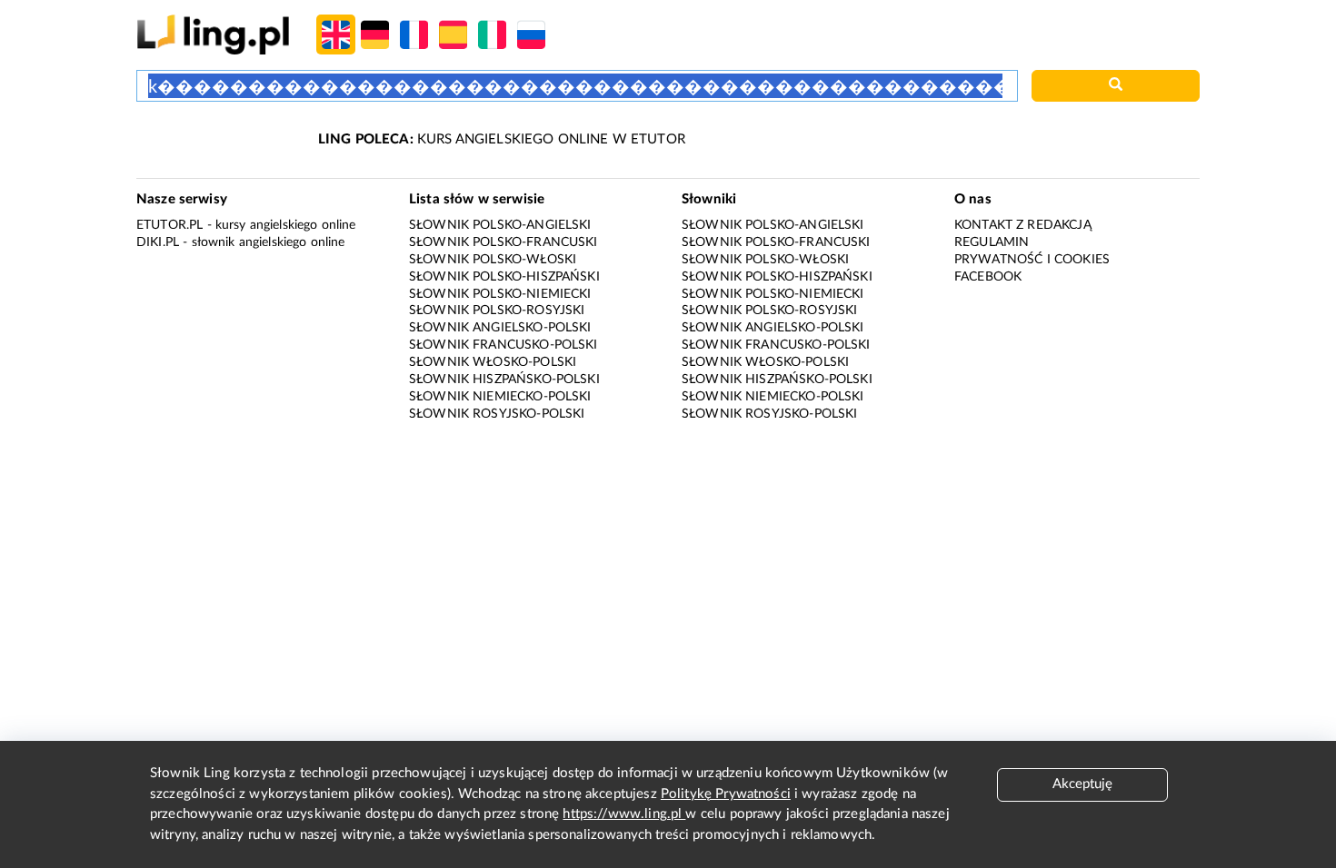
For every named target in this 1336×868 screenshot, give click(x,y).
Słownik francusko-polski (503, 345)
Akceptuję (1082, 784)
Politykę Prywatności (726, 794)
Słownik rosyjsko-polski (496, 414)
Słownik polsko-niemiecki (500, 294)
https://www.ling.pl (624, 814)
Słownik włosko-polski (492, 362)
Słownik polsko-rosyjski (496, 310)
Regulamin (991, 242)
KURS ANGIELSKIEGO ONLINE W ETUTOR (501, 139)
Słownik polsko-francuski (503, 242)
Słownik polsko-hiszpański (504, 277)
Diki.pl (157, 242)
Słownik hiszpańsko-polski (504, 379)
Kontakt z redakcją (1023, 225)
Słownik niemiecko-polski (500, 396)
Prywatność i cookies (1032, 259)
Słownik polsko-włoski (492, 259)
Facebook (988, 277)
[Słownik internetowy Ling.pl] (213, 34)
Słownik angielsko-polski (500, 327)
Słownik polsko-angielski (500, 225)
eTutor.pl (169, 225)
